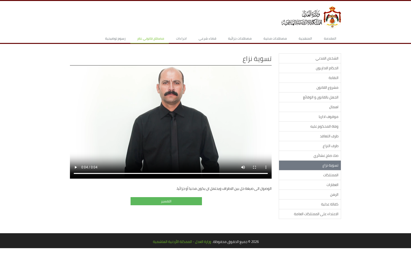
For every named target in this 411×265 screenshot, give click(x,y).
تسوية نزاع (330, 165)
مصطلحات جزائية (240, 38)
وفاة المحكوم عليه (324, 126)
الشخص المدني (327, 58)
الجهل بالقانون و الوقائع (320, 97)
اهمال (333, 106)
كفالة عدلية (329, 204)
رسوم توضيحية (115, 38)
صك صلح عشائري (325, 155)
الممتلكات (330, 175)
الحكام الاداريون (327, 68)
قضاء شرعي (207, 38)
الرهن (334, 194)
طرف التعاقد (329, 136)
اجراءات (181, 38)
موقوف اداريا (328, 116)
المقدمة (330, 38)
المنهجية (305, 38)
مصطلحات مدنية (275, 38)
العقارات (332, 184)
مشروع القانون (327, 87)
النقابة (333, 77)
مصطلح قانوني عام (150, 38)
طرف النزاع (330, 145)
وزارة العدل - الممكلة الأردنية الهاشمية (182, 241)
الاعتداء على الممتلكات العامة (316, 213)
